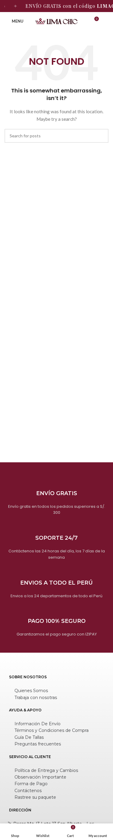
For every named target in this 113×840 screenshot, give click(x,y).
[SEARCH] (101, 136)
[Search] (106, 21)
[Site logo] (57, 20)
